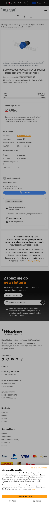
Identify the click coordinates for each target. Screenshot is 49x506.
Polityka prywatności (39, 468)
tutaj (33, 489)
